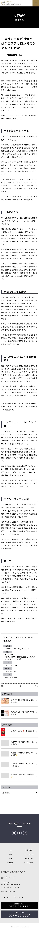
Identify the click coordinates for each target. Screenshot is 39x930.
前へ (2, 686)
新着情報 (28, 850)
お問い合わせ (28, 863)
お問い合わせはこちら (19, 823)
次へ (36, 686)
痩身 (10, 858)
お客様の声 (29, 858)
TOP (10, 850)
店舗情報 (10, 863)
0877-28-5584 (10, 891)
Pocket (19, 55)
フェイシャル (28, 854)
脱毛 (10, 854)
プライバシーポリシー (20, 897)
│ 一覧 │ (19, 686)
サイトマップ (5, 897)
